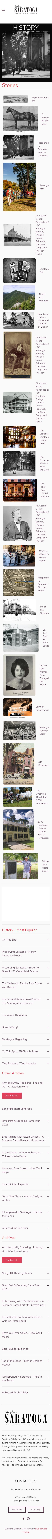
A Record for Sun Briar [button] (15, 1228)
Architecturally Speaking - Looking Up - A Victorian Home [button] (22, 1084)
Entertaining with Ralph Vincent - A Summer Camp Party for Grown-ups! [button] (23, 1138)
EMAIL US (17, 1509)
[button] (3, 9)
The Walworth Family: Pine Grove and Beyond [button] (22, 985)
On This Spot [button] (9, 939)
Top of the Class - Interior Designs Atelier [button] (22, 1198)
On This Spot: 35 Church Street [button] (20, 1051)
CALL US (35, 1509)
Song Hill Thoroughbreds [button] (17, 1109)
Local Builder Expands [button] (15, 1184)
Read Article (12, 1095)
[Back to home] (26, 9)
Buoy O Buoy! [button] (10, 1027)
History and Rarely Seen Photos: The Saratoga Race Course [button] (21, 1001)
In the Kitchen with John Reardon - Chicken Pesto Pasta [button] (22, 1154)
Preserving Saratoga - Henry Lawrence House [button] (19, 953)
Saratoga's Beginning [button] (14, 1039)
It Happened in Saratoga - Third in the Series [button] (22, 1214)
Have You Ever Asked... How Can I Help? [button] (22, 1170)
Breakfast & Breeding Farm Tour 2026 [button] (21, 1122)
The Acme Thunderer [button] (14, 1015)
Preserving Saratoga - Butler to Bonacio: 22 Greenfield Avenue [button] (20, 969)
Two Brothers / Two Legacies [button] (19, 1063)
